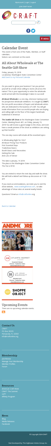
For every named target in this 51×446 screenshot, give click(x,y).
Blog (4, 419)
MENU (45, 39)
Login (27, 2)
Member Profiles (8, 364)
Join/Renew (6, 359)
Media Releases (8, 421)
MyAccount (19, 2)
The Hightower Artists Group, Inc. (35, 443)
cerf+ (4, 394)
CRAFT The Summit (10, 391)
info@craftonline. (25, 194)
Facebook (6, 424)
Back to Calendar (9, 206)
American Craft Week (10, 389)
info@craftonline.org (10, 336)
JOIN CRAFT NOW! (25, 6)
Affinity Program (8, 396)
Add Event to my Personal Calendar (16, 77)
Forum (4, 366)
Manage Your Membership (12, 361)
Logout (33, 2)
